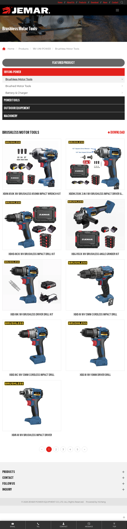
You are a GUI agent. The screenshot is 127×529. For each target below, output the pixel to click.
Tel (38, 527)
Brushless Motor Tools (67, 48)
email (12, 527)
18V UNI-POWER (42, 48)
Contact (115, 2)
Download (95, 2)
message (89, 527)
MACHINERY (10, 116)
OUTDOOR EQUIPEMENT (17, 108)
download (117, 132)
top (114, 527)
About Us (70, 2)
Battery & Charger (16, 92)
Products (82, 2)
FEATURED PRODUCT (63, 63)
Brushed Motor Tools (18, 86)
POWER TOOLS (12, 100)
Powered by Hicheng (96, 502)
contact (63, 527)
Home (60, 2)
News (105, 2)
